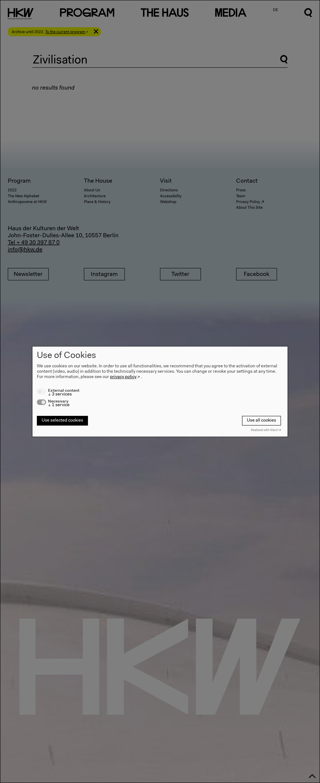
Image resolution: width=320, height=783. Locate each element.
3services (60, 394)
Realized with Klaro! (265, 430)
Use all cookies (261, 420)
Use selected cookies (62, 420)
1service (59, 405)
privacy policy (123, 377)
